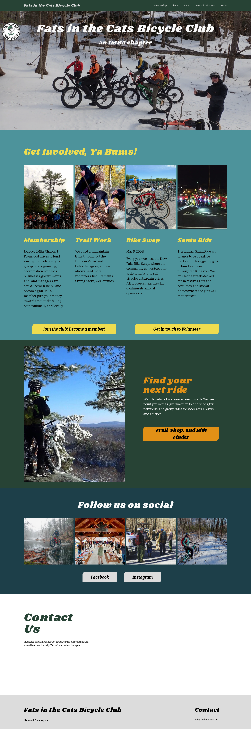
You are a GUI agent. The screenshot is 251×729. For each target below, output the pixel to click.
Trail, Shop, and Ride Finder (181, 434)
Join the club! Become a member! (74, 329)
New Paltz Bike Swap (206, 5)
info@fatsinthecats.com (206, 719)
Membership (160, 5)
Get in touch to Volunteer (176, 329)
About (175, 5)
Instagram (142, 577)
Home (224, 5)
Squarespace (41, 720)
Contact (187, 5)
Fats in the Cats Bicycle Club (52, 5)
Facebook (100, 577)
